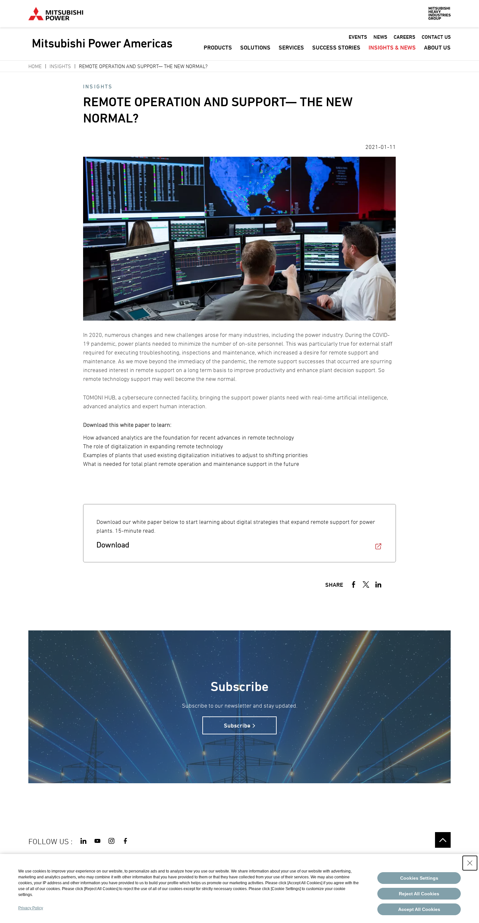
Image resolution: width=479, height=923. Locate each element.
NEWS (380, 37)
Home (35, 66)
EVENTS (358, 37)
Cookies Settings (419, 878)
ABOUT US (437, 47)
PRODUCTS (218, 47)
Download (112, 544)
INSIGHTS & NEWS (392, 47)
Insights (60, 66)
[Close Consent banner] (470, 863)
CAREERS (404, 37)
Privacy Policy (30, 908)
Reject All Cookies (419, 893)
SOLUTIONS (255, 47)
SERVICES (291, 47)
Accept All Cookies (419, 909)
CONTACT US (436, 37)
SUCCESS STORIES (336, 47)
